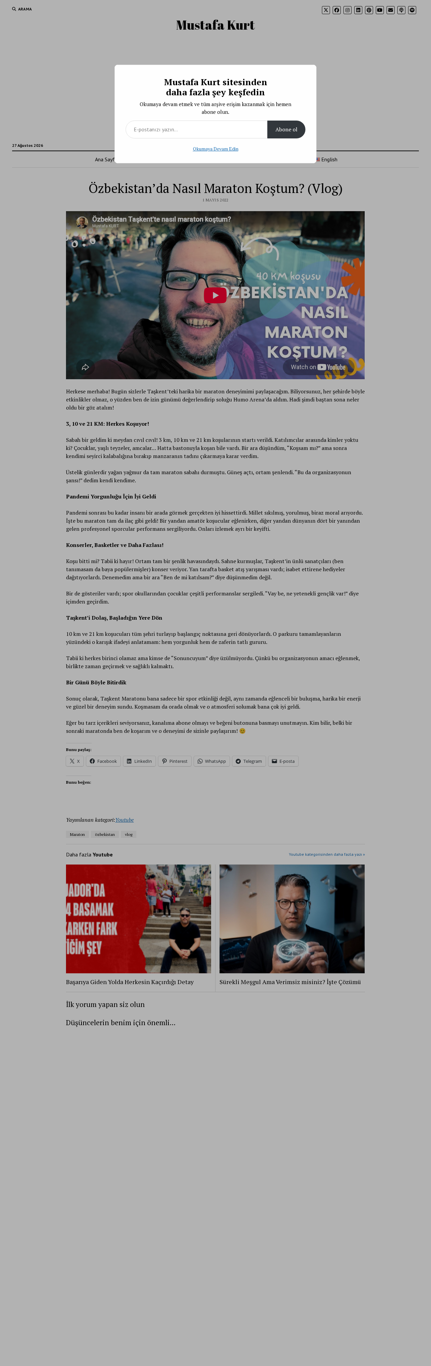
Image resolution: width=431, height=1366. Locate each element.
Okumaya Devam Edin (215, 148)
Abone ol (286, 129)
